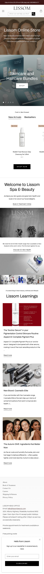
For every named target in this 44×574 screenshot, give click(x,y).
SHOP (22, 86)
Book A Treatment (9, 485)
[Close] (40, 539)
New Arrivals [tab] (14, 117)
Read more (8, 355)
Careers (5, 491)
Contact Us (6, 488)
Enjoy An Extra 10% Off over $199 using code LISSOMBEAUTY (22, 2)
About (5, 482)
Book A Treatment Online (22, 204)
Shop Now (22, 166)
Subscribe (22, 563)
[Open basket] (41, 11)
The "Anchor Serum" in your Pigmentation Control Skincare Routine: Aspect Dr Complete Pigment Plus (21, 333)
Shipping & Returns (10, 494)
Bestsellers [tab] (30, 117)
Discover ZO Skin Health (22, 250)
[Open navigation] (3, 11)
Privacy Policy (8, 497)
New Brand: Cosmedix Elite (16, 390)
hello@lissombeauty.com (17, 509)
